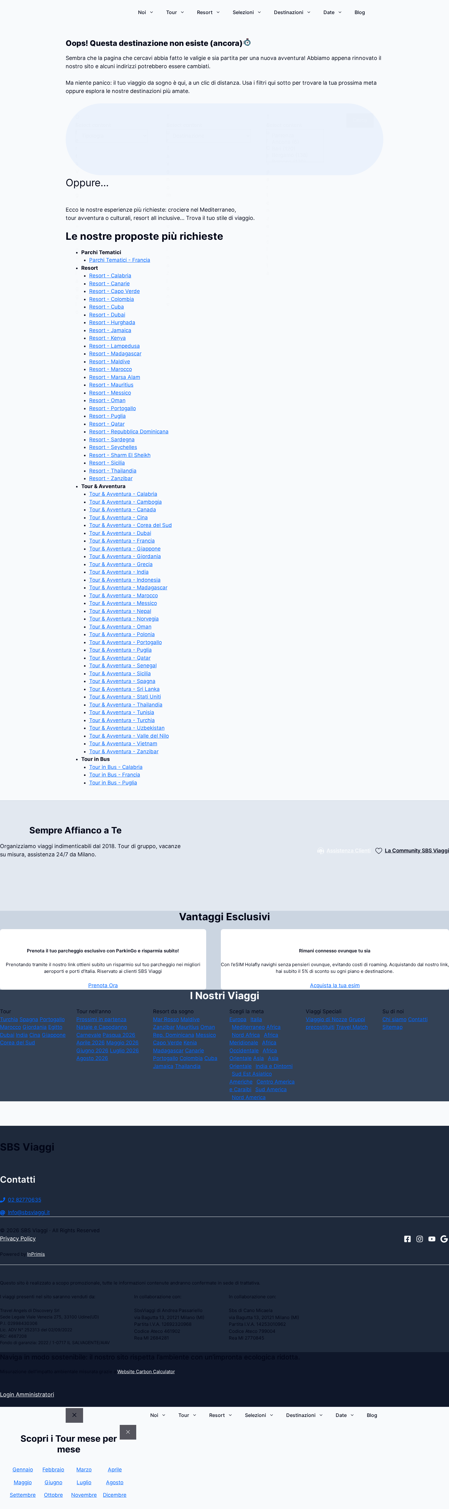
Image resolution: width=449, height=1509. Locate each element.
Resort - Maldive (109, 361)
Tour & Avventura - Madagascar (128, 587)
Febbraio (53, 1469)
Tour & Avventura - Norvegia (124, 619)
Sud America (271, 1089)
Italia (256, 1019)
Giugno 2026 (92, 1050)
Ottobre (53, 1495)
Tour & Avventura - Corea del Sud (130, 525)
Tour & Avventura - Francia (122, 541)
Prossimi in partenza (101, 1019)
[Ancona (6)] (295, 142)
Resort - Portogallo (112, 408)
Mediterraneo (248, 1027)
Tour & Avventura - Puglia (120, 650)
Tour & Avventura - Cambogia (125, 502)
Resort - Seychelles (113, 447)
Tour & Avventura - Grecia (121, 564)
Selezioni (243, 12)
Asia (258, 1058)
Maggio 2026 (122, 1043)
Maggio (23, 1482)
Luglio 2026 (124, 1050)
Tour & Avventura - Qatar (120, 658)
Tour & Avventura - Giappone (125, 549)
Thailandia (188, 1066)
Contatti (418, 1019)
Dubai (7, 1035)
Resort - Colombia (111, 299)
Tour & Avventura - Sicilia (120, 673)
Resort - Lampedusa (114, 346)
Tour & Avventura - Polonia (122, 634)
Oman (207, 1027)
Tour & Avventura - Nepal (120, 611)
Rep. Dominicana (173, 1035)
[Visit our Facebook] (407, 1239)
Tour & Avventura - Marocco (123, 595)
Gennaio (23, 1469)
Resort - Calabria (110, 276)
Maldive (190, 1019)
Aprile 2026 (90, 1043)
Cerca (360, 120)
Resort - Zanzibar (111, 478)
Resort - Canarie (109, 283)
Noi (142, 12)
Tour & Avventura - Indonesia (125, 580)
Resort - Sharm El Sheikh (120, 455)
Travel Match (352, 1027)
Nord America (249, 1097)
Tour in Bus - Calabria (116, 767)
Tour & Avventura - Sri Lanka (124, 689)
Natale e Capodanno (101, 1027)
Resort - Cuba (106, 307)
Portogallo (52, 1019)
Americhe (241, 1082)
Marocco (10, 1027)
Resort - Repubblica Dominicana (129, 431)
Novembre (84, 1495)
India (22, 1035)
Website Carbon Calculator (146, 1371)
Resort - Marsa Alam (114, 377)
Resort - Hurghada (112, 322)
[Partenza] (295, 135)
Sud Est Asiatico (252, 1074)
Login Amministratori (27, 1394)
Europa (237, 1019)
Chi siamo (394, 1019)
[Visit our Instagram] (420, 1239)
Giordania (35, 1027)
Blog (360, 12)
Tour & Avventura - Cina (118, 517)
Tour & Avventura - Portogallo (125, 642)
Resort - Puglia (107, 416)
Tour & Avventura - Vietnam (123, 743)
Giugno (53, 1482)
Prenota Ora (103, 985)
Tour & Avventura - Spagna (122, 681)
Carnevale (88, 1035)
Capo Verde (167, 1043)
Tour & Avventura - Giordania (125, 556)
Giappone (54, 1035)
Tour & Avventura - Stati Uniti (125, 697)
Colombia (191, 1058)
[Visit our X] (432, 1239)
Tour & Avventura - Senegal (123, 665)
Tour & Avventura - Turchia (122, 720)
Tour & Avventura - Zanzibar (124, 751)
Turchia (9, 1019)
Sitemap (392, 1027)
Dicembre (114, 1495)
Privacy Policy (18, 1238)
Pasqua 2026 (119, 1035)
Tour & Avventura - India (119, 572)
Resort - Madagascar (115, 353)
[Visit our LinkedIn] (444, 1239)
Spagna (29, 1019)
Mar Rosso (166, 1019)
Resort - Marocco (110, 369)
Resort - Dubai (107, 315)
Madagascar (168, 1050)
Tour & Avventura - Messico (123, 603)
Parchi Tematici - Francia (119, 260)
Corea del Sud (17, 1043)
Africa (273, 1027)
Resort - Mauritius (111, 385)
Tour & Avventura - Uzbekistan (127, 728)
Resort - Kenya (107, 338)
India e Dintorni (274, 1066)
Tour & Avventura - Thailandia (125, 705)
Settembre (23, 1495)
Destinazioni (288, 12)
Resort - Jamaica (110, 330)
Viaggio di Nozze (326, 1019)
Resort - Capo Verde (114, 291)
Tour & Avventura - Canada (122, 509)
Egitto (55, 1027)
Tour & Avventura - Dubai (120, 533)
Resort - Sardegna (112, 439)
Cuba (210, 1058)
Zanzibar (164, 1027)
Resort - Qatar (107, 424)
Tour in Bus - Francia (114, 775)
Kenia (190, 1043)
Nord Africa (246, 1035)
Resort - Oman (107, 400)
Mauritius (187, 1027)
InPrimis (36, 1254)
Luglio (84, 1482)
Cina (34, 1035)
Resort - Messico (110, 393)
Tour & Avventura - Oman (120, 627)
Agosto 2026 (92, 1058)
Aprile (115, 1469)
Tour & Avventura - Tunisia (121, 712)
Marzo (84, 1469)
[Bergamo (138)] (295, 155)
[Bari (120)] (295, 149)
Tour (171, 12)
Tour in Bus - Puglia (113, 783)
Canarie (194, 1050)
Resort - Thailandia (113, 471)
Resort (205, 12)
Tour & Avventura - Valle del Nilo (129, 736)
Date (328, 12)
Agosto (114, 1482)
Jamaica (163, 1066)
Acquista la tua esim (335, 985)
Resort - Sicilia (107, 463)
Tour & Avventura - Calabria (123, 494)
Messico (206, 1035)
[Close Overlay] (128, 1432)
